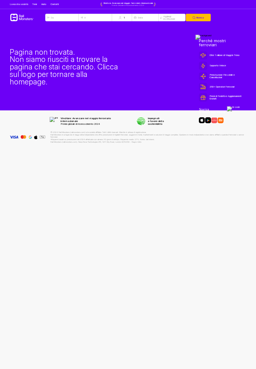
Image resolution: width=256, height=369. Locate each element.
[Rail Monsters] (27, 17)
